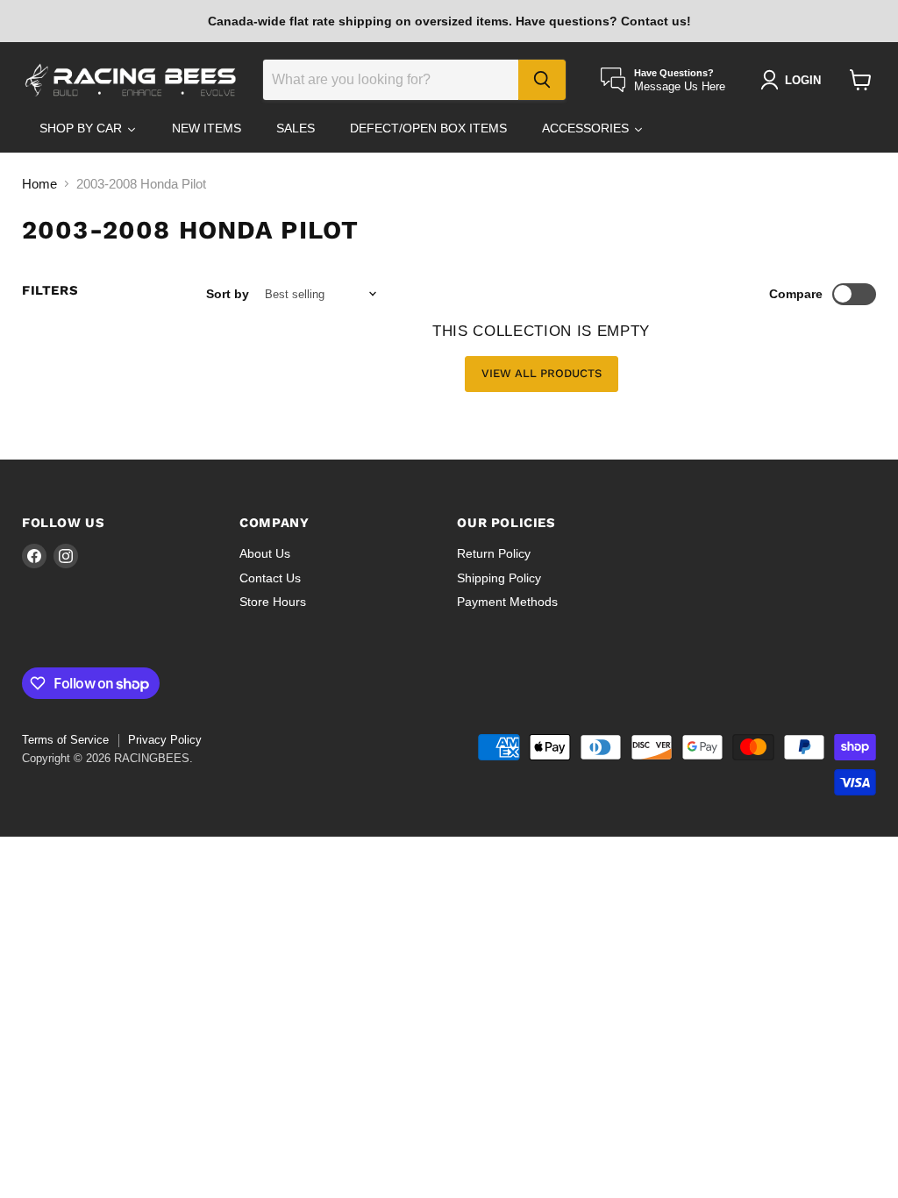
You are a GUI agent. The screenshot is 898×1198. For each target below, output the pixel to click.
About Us (264, 553)
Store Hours (272, 602)
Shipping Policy (499, 578)
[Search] (542, 80)
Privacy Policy (165, 739)
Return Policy (494, 553)
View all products (541, 373)
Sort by (227, 294)
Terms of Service (65, 739)
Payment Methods (507, 602)
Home (39, 183)
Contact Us (270, 578)
